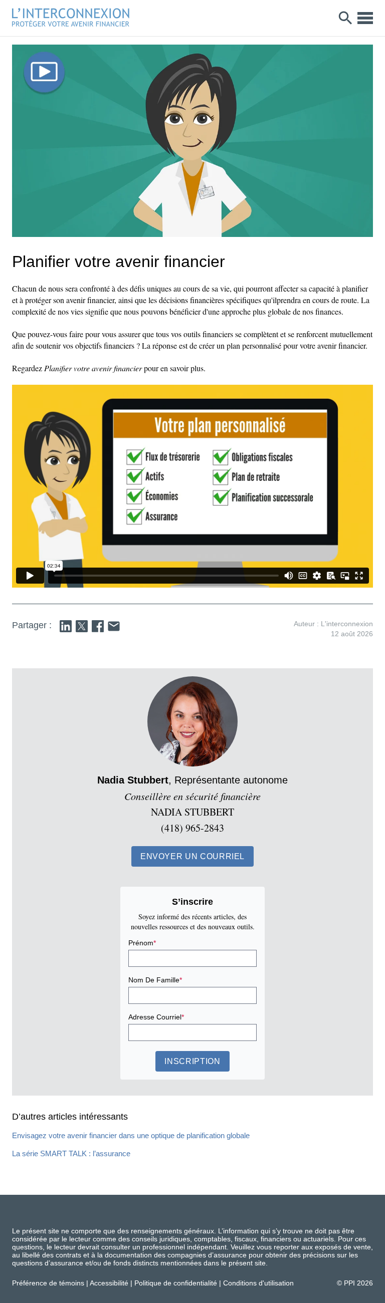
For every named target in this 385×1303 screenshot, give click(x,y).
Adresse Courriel (156, 1017)
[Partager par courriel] (114, 626)
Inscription (192, 1061)
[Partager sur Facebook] (98, 626)
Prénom (142, 943)
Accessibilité (109, 1283)
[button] (192, 856)
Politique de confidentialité (175, 1283)
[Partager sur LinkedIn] (66, 626)
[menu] (365, 18)
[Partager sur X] (82, 626)
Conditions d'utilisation (258, 1283)
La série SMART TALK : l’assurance (71, 1153)
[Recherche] (345, 18)
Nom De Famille (155, 980)
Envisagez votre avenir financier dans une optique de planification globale (131, 1135)
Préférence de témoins (48, 1283)
